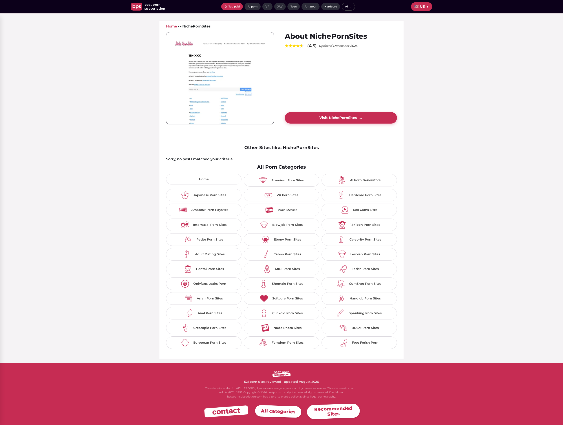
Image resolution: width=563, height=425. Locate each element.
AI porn (253, 6)
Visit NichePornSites (340, 118)
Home (204, 179)
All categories (278, 411)
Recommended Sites (333, 411)
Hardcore (330, 6)
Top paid (234, 6)
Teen (294, 6)
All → (348, 6)
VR (267, 6)
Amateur (310, 6)
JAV (280, 6)
